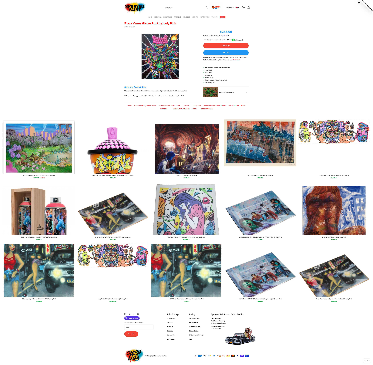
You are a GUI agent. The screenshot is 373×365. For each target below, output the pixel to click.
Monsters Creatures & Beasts (215, 106)
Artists (195, 17)
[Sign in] (243, 7)
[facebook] (133, 314)
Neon (243, 106)
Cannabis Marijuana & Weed (145, 106)
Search (206, 7)
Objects (186, 17)
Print (150, 17)
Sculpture (167, 17)
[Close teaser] (359, 2)
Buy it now (226, 52)
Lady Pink (132, 27)
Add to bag (226, 45)
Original (157, 17)
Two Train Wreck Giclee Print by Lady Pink (260, 175)
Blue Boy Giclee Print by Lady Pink (186, 175)
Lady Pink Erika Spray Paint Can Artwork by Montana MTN (39, 237)
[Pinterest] (129, 314)
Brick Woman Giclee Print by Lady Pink (334, 237)
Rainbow (163, 108)
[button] (366, 7)
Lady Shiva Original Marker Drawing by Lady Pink (334, 175)
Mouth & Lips (234, 106)
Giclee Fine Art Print (167, 106)
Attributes (205, 17)
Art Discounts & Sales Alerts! (133, 323)
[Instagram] (125, 314)
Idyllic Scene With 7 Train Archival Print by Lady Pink (39, 175)
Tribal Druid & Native (181, 108)
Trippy (194, 108)
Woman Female (207, 108)
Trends (214, 17)
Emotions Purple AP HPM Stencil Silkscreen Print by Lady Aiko (186, 237)
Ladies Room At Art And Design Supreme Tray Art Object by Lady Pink (260, 237)
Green (187, 106)
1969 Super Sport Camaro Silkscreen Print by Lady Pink (39, 299)
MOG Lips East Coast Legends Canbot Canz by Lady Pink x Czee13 (112, 175)
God (179, 106)
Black (130, 106)
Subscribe (131, 334)
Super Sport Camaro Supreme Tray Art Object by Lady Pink (113, 237)
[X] (138, 314)
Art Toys (177, 17)
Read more (236, 60)
